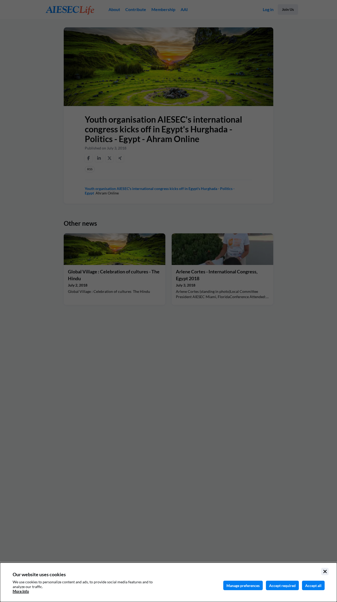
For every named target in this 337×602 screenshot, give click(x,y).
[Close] (325, 571)
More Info (21, 591)
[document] (168, 582)
